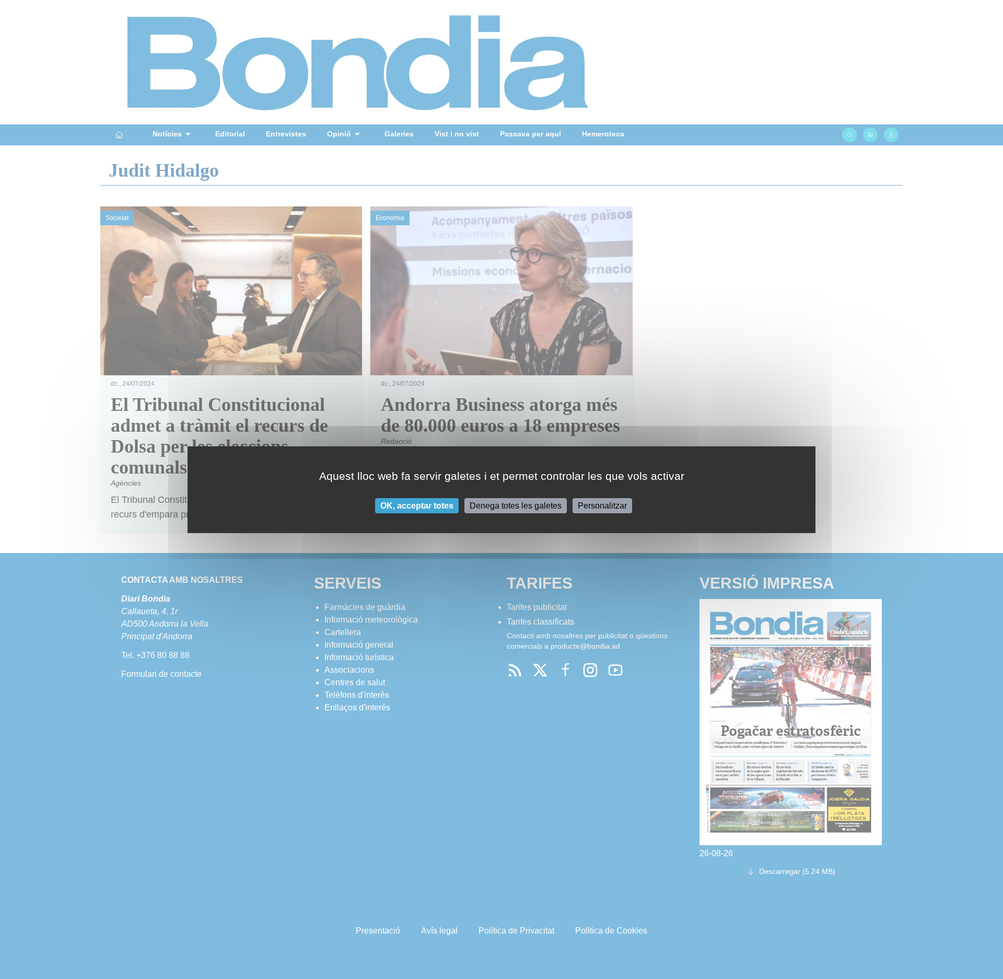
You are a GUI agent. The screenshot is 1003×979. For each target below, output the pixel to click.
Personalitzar (602, 505)
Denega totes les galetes (516, 505)
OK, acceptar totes (416, 505)
